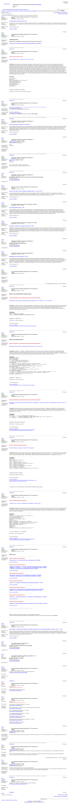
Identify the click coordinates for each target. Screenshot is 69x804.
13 (10, 13)
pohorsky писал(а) (12, 141)
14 (11, 13)
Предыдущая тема (57, 12)
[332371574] (11, 100)
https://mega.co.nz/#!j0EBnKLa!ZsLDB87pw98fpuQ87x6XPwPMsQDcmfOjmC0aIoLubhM (22, 325)
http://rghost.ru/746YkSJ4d (13, 605)
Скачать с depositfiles (13, 28)
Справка (7, 9)
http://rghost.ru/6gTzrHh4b (13, 584)
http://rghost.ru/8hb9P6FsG (13, 384)
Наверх (2, 32)
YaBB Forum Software (28, 802)
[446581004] (11, 680)
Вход (33, 4)
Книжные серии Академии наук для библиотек (28, 10)
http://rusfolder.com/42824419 (14, 246)
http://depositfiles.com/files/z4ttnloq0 (15, 714)
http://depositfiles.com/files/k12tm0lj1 (15, 690)
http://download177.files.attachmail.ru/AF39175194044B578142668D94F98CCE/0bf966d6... (25, 43)
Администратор (20, 9)
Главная (4, 9)
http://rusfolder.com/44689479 (14, 648)
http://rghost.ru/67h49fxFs (13, 479)
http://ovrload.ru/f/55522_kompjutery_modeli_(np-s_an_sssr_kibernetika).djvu (21, 430)
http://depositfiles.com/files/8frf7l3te (15, 708)
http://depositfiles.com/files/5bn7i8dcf (15, 720)
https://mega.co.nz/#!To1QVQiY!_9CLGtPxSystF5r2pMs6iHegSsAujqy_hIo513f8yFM (22, 429)
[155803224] (11, 118)
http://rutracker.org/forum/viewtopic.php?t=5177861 (18, 783)
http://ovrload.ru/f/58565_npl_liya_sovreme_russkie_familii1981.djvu (19, 539)
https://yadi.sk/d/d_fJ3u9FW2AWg (15, 108)
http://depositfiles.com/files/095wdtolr (15, 717)
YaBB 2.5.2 (39, 801)
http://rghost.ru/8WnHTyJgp (13, 598)
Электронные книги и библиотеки (12, 10)
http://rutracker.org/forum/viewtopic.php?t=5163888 (18, 672)
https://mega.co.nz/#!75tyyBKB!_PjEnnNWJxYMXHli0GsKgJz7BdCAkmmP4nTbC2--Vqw (22, 480)
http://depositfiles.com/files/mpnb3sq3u (16, 711)
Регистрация (38, 4)
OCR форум (3, 10)
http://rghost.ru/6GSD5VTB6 (13, 428)
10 (7, 13)
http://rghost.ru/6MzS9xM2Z (13, 570)
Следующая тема (64, 12)
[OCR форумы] (7, 3)
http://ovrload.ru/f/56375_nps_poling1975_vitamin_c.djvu (18, 481)
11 (8, 13)
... (6, 13)
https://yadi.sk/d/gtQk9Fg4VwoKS (15, 112)
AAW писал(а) (12, 159)
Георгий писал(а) (12, 731)
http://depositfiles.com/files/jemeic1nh (15, 705)
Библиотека (26, 9)
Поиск (10, 9)
